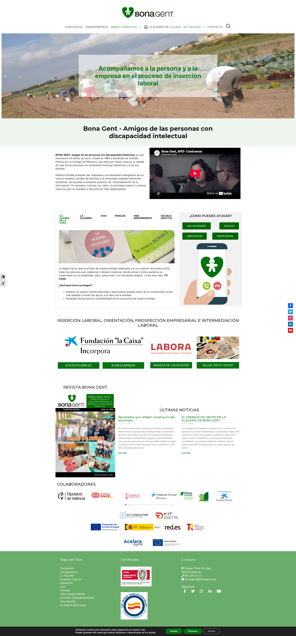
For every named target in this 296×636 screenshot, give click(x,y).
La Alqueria (67, 575)
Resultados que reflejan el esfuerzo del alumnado (146, 419)
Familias (65, 590)
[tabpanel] (117, 267)
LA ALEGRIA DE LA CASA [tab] (65, 219)
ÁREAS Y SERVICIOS (124, 27)
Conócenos (67, 568)
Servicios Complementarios (77, 597)
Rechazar (192, 631)
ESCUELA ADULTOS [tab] (166, 217)
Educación (67, 583)
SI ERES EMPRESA (123, 365)
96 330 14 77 (193, 575)
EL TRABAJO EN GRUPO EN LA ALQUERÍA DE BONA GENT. (204, 419)
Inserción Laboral (70, 579)
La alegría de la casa (73, 605)
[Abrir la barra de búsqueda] (228, 26)
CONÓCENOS (74, 27)
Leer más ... (123, 453)
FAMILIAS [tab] (120, 215)
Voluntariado (68, 601)
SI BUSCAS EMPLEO (78, 365)
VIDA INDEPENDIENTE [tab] (143, 217)
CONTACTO (215, 27)
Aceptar (174, 631)
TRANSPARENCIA (96, 27)
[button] (5, 76)
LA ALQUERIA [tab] (86, 217)
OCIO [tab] (104, 215)
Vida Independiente (72, 594)
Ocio (63, 586)
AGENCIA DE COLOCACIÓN (171, 365)
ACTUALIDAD (192, 27)
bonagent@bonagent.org (200, 579)
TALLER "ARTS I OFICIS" (218, 365)
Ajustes (211, 631)
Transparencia (69, 572)
